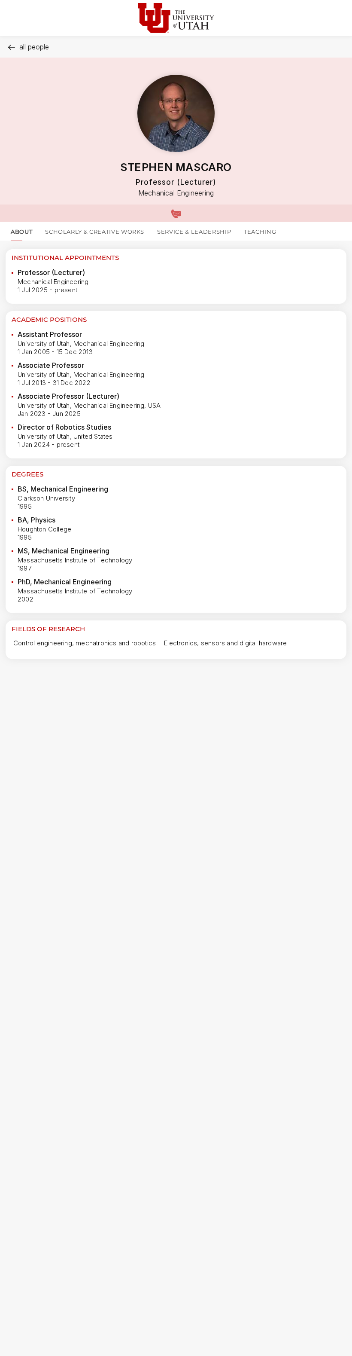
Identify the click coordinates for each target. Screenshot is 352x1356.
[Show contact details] (176, 213)
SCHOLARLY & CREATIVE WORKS (94, 231)
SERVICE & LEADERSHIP (194, 231)
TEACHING (260, 231)
